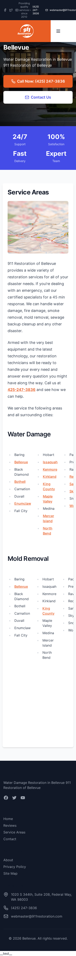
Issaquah (50, 462)
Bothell (20, 481)
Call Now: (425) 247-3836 (41, 81)
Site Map (10, 873)
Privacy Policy (14, 867)
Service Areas (14, 832)
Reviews (9, 825)
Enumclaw (22, 503)
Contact (9, 839)
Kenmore (50, 469)
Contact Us (41, 97)
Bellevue (21, 462)
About (8, 860)
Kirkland (49, 476)
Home (8, 819)
